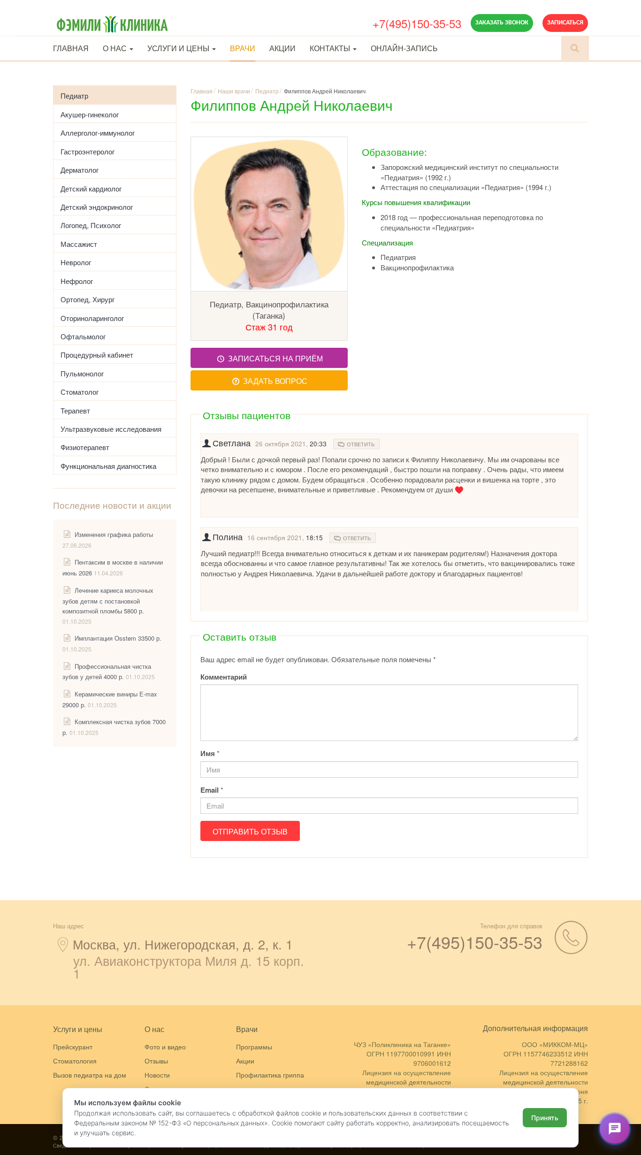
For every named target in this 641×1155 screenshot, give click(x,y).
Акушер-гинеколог (90, 114)
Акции (282, 48)
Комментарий (223, 677)
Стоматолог (80, 392)
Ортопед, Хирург (87, 299)
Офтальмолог (83, 336)
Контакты (331, 48)
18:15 (314, 537)
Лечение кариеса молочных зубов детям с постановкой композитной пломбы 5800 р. (107, 600)
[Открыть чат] (615, 1129)
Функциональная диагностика (108, 466)
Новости (157, 1074)
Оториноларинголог (92, 318)
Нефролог (77, 281)
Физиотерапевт (85, 447)
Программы (254, 1046)
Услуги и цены (179, 48)
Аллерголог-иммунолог (98, 133)
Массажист (79, 244)
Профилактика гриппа (270, 1074)
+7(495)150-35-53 (417, 23)
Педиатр (74, 95)
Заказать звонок (501, 22)
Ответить (359, 444)
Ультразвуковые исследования (111, 429)
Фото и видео (165, 1046)
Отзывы (156, 1060)
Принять (544, 1118)
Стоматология (75, 1060)
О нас (116, 48)
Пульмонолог (82, 373)
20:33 (318, 443)
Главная (71, 48)
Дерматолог (80, 170)
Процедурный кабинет (97, 355)
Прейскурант (72, 1046)
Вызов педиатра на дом (89, 1074)
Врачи (242, 48)
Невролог (76, 262)
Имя (207, 753)
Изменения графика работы (114, 534)
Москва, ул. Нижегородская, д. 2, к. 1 (183, 944)
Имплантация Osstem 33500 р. (118, 638)
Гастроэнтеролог (87, 151)
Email (209, 790)
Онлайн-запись (404, 48)
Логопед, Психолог (91, 225)
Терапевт (75, 410)
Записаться (565, 22)
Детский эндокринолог (97, 207)
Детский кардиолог (91, 188)
